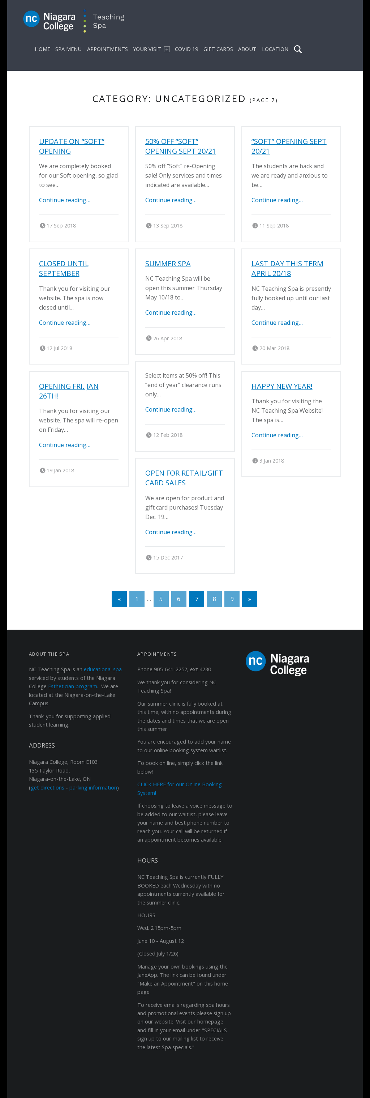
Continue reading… (64, 200)
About (247, 49)
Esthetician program (72, 686)
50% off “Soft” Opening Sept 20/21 (180, 146)
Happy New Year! (282, 386)
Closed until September (64, 268)
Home (42, 49)
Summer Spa (168, 263)
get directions (47, 787)
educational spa (103, 669)
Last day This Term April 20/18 (287, 268)
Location (275, 49)
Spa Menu (68, 49)
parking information (93, 787)
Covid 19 (186, 49)
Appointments (107, 49)
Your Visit (147, 49)
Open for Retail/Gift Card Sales (184, 478)
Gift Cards (218, 49)
